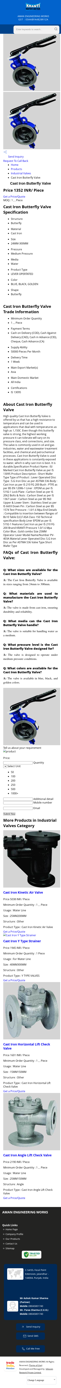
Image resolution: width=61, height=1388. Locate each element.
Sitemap (10, 1248)
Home (14, 165)
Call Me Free (33, 1348)
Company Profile (14, 1234)
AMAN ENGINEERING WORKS (33, 18)
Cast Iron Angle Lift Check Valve (27, 1155)
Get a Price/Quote (14, 196)
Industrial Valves (21, 173)
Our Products (13, 1238)
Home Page (12, 1229)
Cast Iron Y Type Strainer (22, 941)
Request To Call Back (15, 161)
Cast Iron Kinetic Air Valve (23, 892)
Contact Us (11, 1243)
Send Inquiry (15, 156)
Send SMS (32, 1335)
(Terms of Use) (35, 1365)
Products (16, 169)
